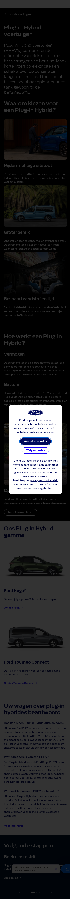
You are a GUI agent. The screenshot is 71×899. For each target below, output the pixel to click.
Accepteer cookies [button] (35, 441)
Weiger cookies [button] (35, 450)
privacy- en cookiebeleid (44, 480)
